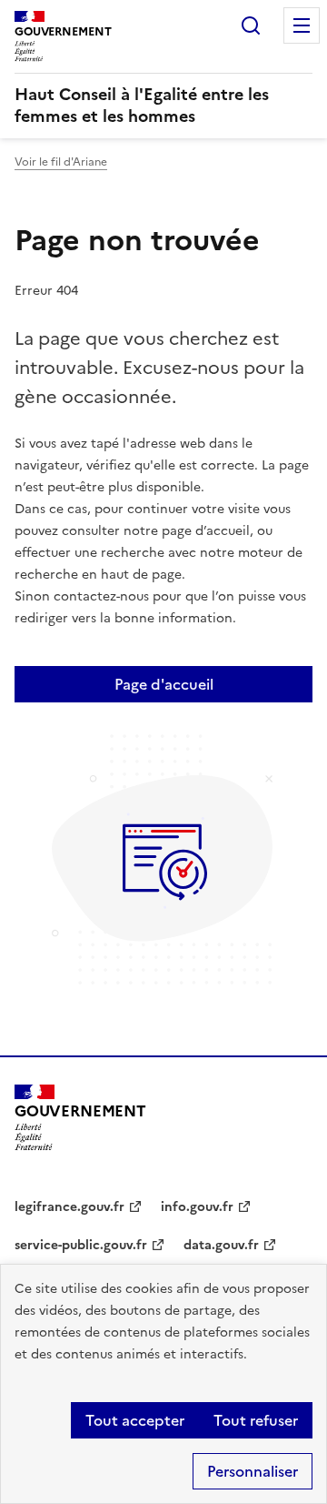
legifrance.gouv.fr (69, 1206)
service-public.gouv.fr (81, 1245)
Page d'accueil (163, 684)
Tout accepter (134, 1420)
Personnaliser (252, 1471)
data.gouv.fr (221, 1245)
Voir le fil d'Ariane (61, 162)
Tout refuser (255, 1420)
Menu (301, 25)
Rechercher (251, 25)
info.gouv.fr (197, 1206)
